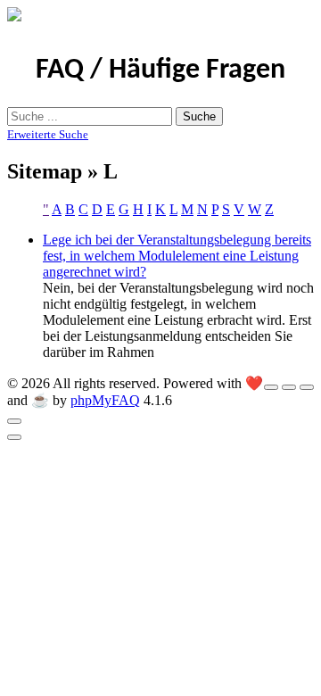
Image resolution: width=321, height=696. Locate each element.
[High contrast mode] (307, 387)
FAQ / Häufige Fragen (160, 70)
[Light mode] (271, 387)
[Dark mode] (289, 387)
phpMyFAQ (105, 400)
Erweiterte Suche (47, 134)
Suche (199, 116)
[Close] (14, 421)
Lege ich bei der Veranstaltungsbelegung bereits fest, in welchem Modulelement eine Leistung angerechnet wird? (177, 255)
